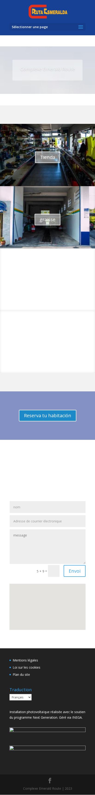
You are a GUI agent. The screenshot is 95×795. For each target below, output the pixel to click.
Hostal (48, 344)
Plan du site (21, 674)
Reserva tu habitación (47, 415)
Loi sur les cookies (26, 667)
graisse (47, 219)
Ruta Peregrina (47, 463)
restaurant (47, 282)
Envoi (74, 571)
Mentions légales (25, 660)
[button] (31, 587)
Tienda (47, 157)
